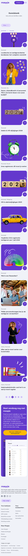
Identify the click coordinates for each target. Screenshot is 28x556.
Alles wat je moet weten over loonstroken (11, 350)
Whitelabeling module (6, 519)
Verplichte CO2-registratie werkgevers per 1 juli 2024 (10, 239)
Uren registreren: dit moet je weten (14, 166)
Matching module (5, 521)
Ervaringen (3, 536)
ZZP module (4, 514)
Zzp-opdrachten (19, 516)
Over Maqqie (4, 529)
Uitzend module (5, 511)
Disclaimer (3, 550)
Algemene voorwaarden (6, 548)
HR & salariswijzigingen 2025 (11, 202)
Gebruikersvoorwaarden (18, 548)
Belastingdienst (4, 545)
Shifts (16, 513)
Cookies (18, 545)
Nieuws (3, 534)
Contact (3, 539)
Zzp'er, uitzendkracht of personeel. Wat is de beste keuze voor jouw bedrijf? (13, 93)
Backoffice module (6, 516)
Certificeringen (12, 545)
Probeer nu (19, 2)
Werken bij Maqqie (6, 531)
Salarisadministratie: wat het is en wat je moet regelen (13, 388)
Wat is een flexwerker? (9, 276)
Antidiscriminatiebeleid (6, 552)
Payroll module (5, 509)
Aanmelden (18, 518)
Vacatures (18, 511)
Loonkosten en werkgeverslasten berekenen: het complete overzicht (13, 54)
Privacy (8, 550)
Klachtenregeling (14, 550)
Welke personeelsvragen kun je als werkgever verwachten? (13, 313)
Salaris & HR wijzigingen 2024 (12, 131)
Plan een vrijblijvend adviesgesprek (15, 432)
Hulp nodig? (6, 500)
